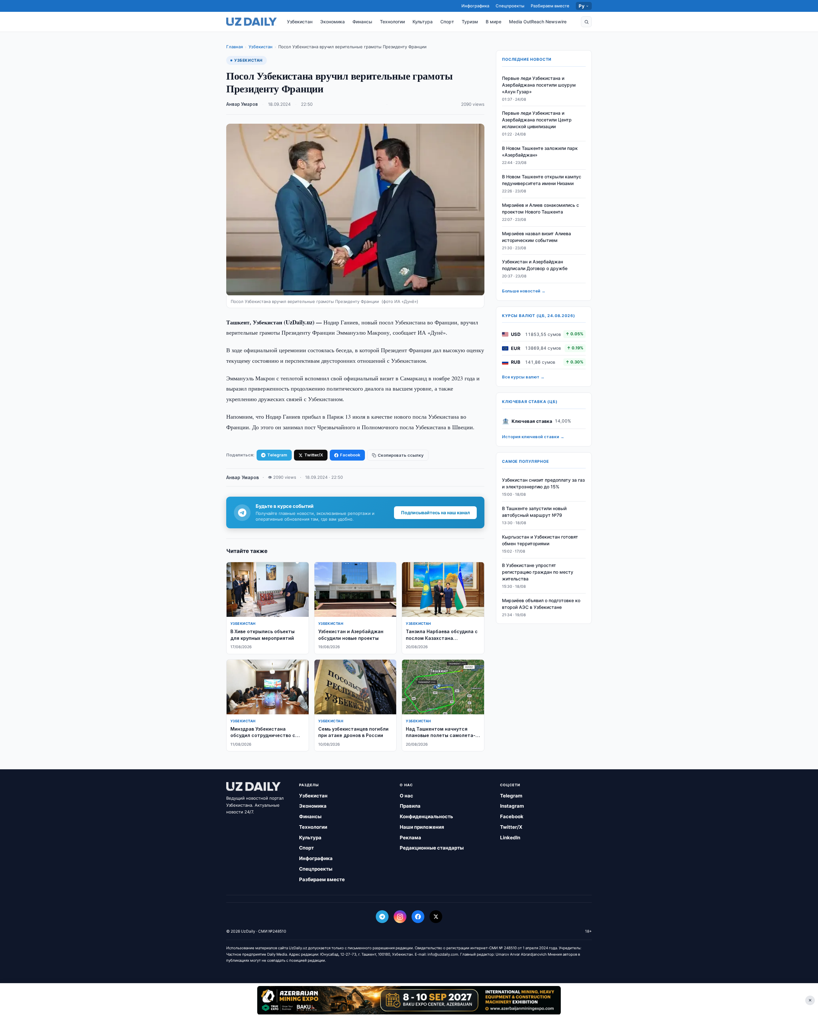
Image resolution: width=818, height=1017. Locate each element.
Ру (581, 6)
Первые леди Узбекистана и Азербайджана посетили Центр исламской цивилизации (537, 120)
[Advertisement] (409, 1000)
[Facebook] (418, 916)
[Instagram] (400, 916)
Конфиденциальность (426, 816)
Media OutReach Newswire (538, 21)
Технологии (392, 21)
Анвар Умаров (242, 104)
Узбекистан (300, 21)
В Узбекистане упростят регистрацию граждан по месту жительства (537, 572)
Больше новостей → (523, 291)
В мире (493, 21)
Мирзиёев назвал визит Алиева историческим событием (536, 237)
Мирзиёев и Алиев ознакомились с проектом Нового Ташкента (540, 208)
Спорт (447, 21)
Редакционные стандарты (432, 848)
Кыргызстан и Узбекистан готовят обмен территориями (540, 540)
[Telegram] (382, 916)
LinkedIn (510, 838)
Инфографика (475, 5)
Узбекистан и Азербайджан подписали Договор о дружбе (534, 265)
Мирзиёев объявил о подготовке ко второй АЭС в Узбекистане (541, 604)
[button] (586, 21)
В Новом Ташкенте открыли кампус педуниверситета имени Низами (541, 180)
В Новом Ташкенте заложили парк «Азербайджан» (540, 152)
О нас (406, 796)
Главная (234, 46)
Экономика (332, 21)
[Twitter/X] (435, 916)
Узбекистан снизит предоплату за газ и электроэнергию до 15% (543, 483)
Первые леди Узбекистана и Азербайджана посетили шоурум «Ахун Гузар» (539, 84)
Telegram (277, 454)
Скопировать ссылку (401, 455)
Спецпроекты (510, 5)
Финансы (362, 21)
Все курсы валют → (523, 377)
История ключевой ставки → (533, 436)
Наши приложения (422, 827)
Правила (410, 806)
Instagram (512, 806)
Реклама (410, 838)
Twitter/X (313, 454)
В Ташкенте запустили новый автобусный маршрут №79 (534, 512)
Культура (423, 21)
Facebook (350, 454)
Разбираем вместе (550, 5)
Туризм (470, 21)
